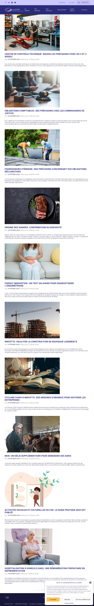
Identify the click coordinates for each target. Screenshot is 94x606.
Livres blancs (72, 9)
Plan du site (9, 604)
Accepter (53, 599)
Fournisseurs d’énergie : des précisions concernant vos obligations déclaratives (46, 170)
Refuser (67, 599)
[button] (90, 582)
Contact (84, 10)
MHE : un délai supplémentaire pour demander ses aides (38, 456)
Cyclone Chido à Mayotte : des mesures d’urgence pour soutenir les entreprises (45, 398)
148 (42, 590)
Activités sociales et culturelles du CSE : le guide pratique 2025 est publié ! (45, 511)
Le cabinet (27, 9)
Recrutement (62, 10)
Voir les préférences (83, 599)
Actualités (72, 2)
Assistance (62, 2)
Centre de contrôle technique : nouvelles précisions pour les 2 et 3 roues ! (45, 55)
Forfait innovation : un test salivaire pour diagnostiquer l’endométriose (39, 284)
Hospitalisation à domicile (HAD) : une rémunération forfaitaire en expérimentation (45, 569)
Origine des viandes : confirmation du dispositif (33, 227)
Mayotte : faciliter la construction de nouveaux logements (41, 341)
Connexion (84, 2)
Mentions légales (69, 603)
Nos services (37, 9)
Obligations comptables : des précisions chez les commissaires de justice (44, 112)
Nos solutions (49, 9)
